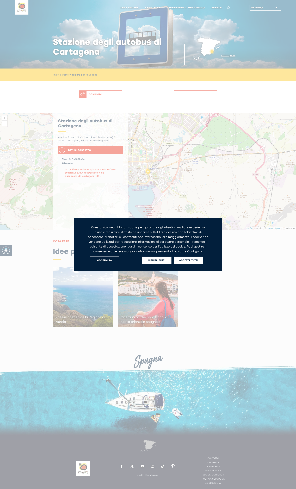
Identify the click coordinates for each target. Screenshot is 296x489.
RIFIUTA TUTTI (156, 260)
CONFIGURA (104, 260)
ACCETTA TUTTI (188, 260)
